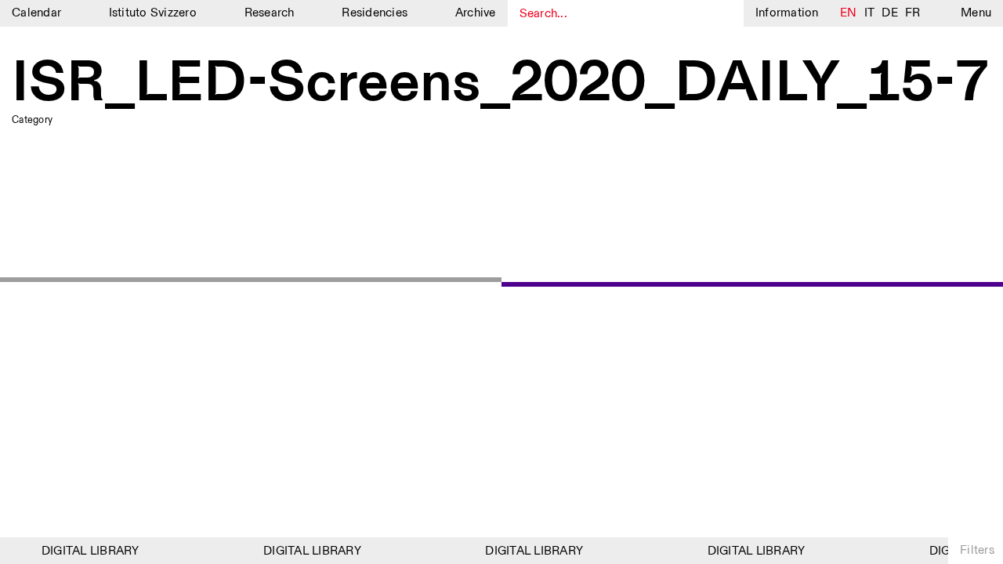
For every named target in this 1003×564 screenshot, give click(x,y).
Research (269, 12)
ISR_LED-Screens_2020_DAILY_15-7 (500, 84)
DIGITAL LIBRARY (87, 551)
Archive (475, 12)
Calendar (36, 12)
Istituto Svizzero (153, 12)
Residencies (374, 12)
